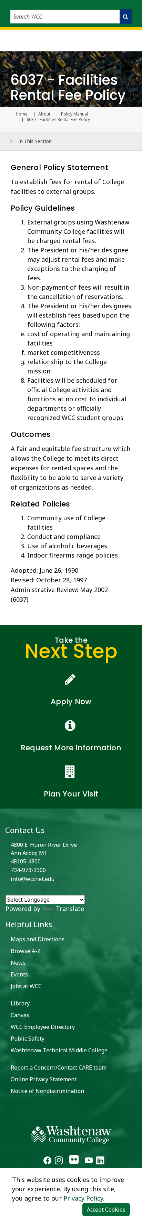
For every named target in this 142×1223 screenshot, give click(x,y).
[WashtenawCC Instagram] (59, 1161)
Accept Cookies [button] (106, 1209)
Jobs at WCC (26, 986)
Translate (70, 908)
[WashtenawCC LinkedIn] (100, 1161)
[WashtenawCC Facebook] (47, 1161)
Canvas (20, 1015)
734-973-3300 (28, 870)
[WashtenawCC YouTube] (89, 1161)
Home (22, 114)
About (44, 114)
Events (19, 974)
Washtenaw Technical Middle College (59, 1050)
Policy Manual (74, 114)
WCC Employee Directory (43, 1027)
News (18, 962)
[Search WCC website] (126, 16)
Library (20, 1003)
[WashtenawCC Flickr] (73, 1161)
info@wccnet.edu (32, 879)
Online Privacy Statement (44, 1079)
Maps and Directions (37, 939)
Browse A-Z (26, 951)
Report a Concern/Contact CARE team (58, 1067)
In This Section (35, 141)
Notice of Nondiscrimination (47, 1091)
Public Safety (27, 1038)
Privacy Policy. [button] (83, 1198)
